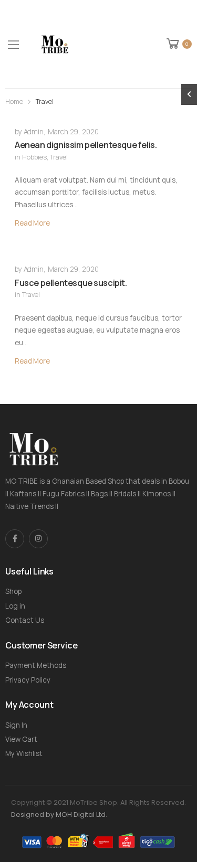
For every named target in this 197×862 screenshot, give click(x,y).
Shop (13, 591)
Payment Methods (35, 665)
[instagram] (38, 538)
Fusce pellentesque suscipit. (71, 283)
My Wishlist (24, 753)
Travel (59, 157)
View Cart (21, 739)
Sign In (16, 725)
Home (14, 101)
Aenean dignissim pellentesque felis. (86, 145)
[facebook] (14, 538)
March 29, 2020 (73, 131)
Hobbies (34, 157)
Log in (15, 606)
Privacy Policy (27, 680)
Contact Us (24, 620)
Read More (32, 223)
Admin (34, 131)
